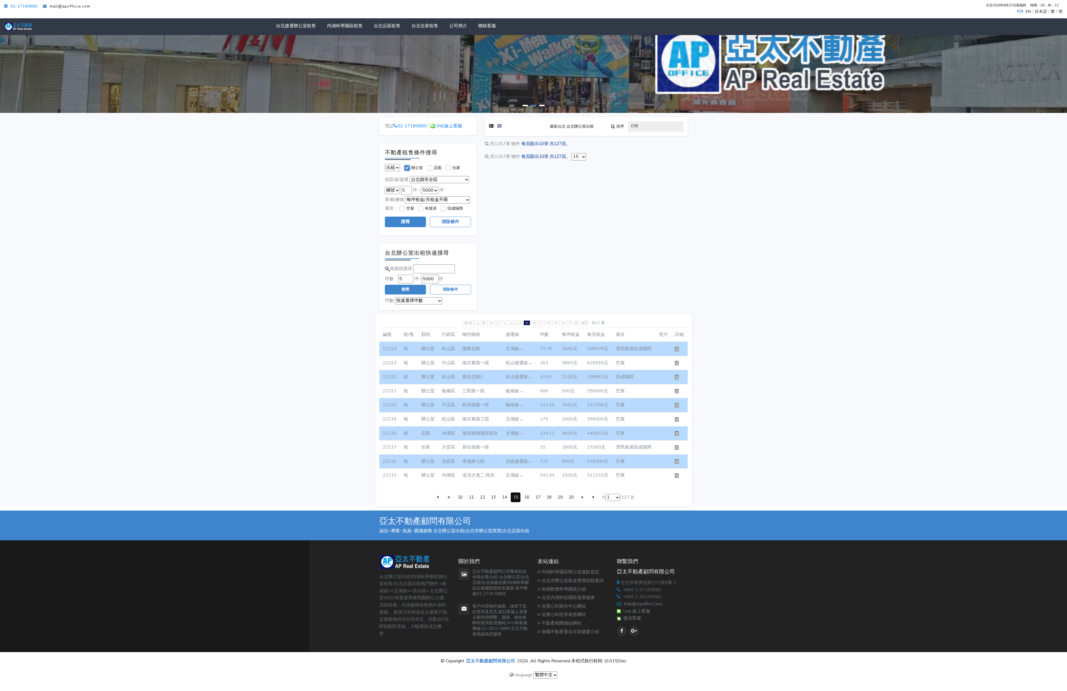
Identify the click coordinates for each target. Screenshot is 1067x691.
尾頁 (585, 323)
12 (505, 323)
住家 (456, 167)
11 (498, 323)
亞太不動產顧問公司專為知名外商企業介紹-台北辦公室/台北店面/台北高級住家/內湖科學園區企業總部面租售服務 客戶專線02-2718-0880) (500, 582)
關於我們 (396, 89)
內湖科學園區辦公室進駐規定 (570, 572)
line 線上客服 (635, 611)
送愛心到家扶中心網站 (564, 606)
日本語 (1041, 11)
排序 (620, 126)
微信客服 (631, 618)
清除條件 (450, 222)
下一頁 (573, 323)
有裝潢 (431, 208)
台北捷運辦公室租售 (296, 26)
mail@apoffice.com (643, 604)
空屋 (410, 208)
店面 (438, 167)
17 (541, 323)
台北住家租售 (425, 26)
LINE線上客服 (448, 126)
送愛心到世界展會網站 (564, 614)
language (522, 675)
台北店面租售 (387, 26)
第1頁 (468, 323)
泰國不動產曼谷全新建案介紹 (570, 632)
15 (515, 497)
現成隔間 (455, 208)
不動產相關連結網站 (562, 623)
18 (548, 323)
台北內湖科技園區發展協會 (568, 598)
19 (555, 323)
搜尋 (405, 222)
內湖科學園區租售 (345, 26)
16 (534, 323)
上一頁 (480, 323)
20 (563, 323)
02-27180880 (24, 6)
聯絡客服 (487, 26)
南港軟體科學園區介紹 (564, 589)
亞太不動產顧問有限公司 (490, 661)
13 (512, 323)
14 (519, 323)
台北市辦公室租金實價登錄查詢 (573, 581)
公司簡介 (458, 26)
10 (490, 323)
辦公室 (417, 167)
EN (1028, 11)
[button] (525, 104)
